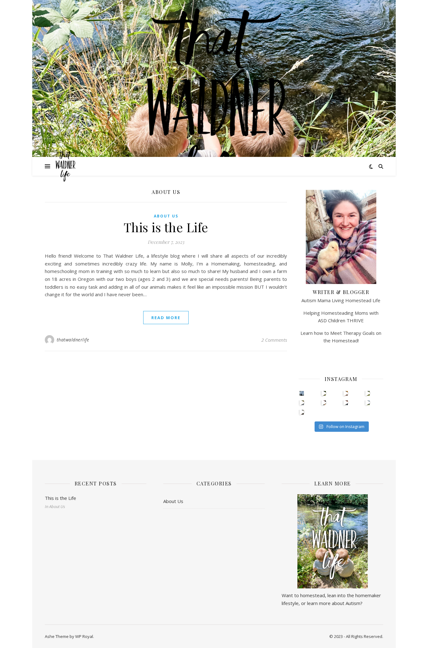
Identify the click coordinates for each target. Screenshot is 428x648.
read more (165, 317)
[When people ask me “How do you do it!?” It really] (323, 402)
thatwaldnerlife (73, 340)
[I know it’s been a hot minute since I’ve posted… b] (302, 402)
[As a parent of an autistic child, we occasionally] (323, 393)
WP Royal (84, 636)
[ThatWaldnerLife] (214, 118)
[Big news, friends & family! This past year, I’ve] (302, 393)
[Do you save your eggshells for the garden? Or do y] (345, 393)
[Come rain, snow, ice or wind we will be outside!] (302, 412)
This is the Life (166, 227)
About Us (166, 216)
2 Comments (274, 340)
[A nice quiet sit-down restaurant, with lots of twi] (367, 402)
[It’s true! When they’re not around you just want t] (345, 402)
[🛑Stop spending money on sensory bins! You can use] (367, 393)
